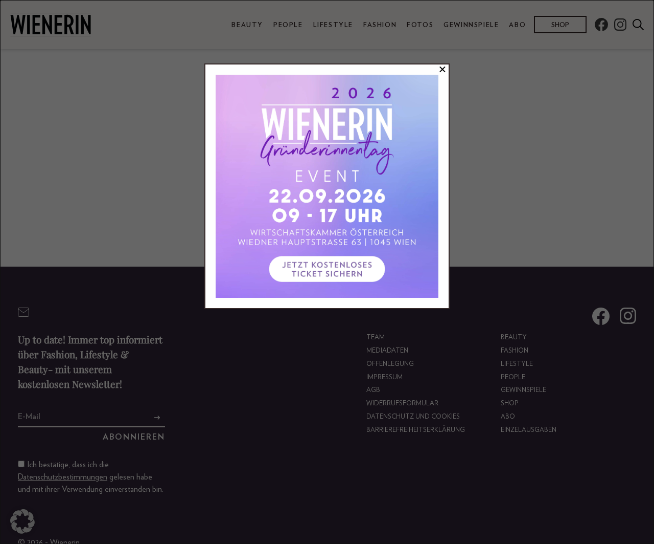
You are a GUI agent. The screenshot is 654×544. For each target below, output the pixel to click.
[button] (22, 521)
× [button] (442, 69)
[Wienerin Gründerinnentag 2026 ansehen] (327, 186)
